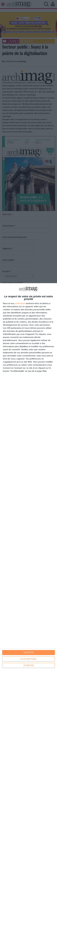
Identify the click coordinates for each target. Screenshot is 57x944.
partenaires (20, 303)
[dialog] (28, 613)
